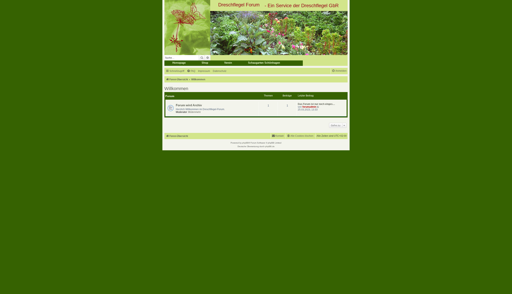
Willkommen (176, 88)
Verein (228, 62)
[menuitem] (191, 71)
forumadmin (309, 106)
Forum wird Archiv (189, 105)
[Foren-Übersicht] (256, 33)
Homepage (179, 62)
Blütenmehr (194, 112)
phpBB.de (270, 146)
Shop (205, 62)
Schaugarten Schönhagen (264, 62)
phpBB (245, 143)
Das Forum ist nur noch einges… (316, 104)
